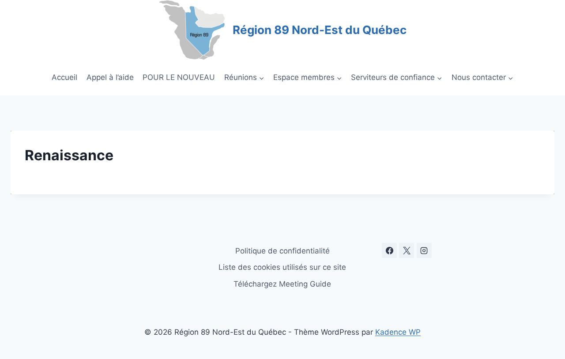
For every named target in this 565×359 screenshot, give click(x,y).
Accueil (64, 77)
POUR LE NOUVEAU (179, 77)
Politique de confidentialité (282, 250)
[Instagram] (424, 250)
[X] (406, 250)
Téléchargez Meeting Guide (282, 284)
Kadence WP (398, 332)
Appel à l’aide (110, 77)
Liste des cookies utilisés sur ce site (282, 267)
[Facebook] (389, 250)
